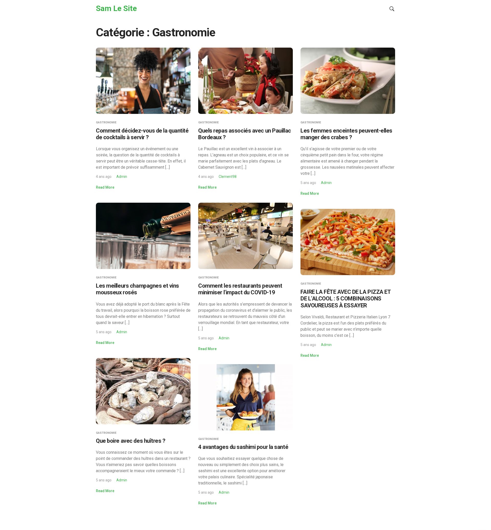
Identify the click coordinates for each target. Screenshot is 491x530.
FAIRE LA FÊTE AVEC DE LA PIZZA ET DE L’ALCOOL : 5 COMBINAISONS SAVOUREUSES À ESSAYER (345, 299)
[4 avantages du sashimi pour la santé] (245, 396)
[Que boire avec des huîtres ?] (143, 390)
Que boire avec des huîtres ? (130, 441)
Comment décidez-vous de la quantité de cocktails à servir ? (142, 133)
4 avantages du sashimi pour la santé (243, 447)
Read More (105, 187)
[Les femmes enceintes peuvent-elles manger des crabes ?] (347, 80)
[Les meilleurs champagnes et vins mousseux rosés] (143, 235)
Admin (121, 177)
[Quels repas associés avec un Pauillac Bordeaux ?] (245, 80)
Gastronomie (106, 122)
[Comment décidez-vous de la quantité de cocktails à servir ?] (143, 80)
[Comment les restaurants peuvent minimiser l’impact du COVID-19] (245, 235)
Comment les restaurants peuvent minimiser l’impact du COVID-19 (240, 289)
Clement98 (228, 177)
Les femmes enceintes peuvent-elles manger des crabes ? (346, 133)
